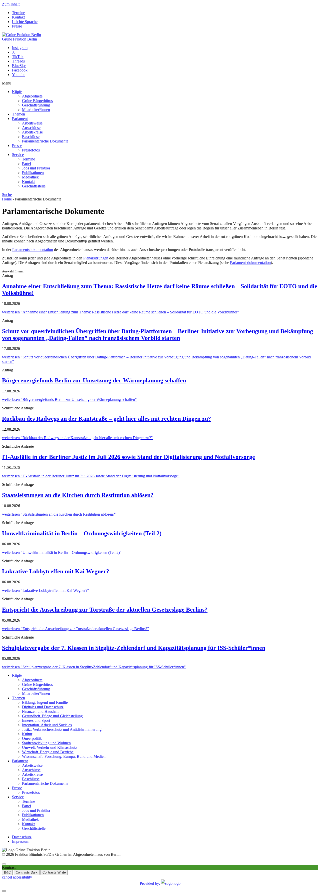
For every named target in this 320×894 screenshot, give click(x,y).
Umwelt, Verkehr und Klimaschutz (49, 747)
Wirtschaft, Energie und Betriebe (48, 752)
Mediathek (30, 177)
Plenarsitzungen (95, 258)
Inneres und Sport (36, 720)
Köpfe (17, 91)
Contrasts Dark (27, 872)
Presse (17, 26)
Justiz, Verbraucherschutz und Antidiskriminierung (62, 729)
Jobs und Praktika (36, 168)
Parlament (20, 118)
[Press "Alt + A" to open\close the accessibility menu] (4, 864)
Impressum (20, 841)
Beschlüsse (31, 136)
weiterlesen (120, 312)
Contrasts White (54, 872)
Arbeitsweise (32, 123)
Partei (26, 163)
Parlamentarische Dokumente (45, 141)
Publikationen (33, 172)
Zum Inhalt (11, 4)
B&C (7, 872)
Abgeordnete (32, 96)
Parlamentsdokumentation (32, 249)
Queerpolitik (32, 738)
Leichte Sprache (25, 21)
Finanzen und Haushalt (40, 711)
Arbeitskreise (32, 132)
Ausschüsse (31, 127)
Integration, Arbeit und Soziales (47, 725)
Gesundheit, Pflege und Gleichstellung (52, 716)
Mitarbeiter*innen (36, 109)
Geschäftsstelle (34, 186)
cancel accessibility (17, 877)
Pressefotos (31, 150)
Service (18, 154)
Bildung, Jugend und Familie (45, 702)
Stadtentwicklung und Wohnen (46, 743)
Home (7, 199)
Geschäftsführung (36, 105)
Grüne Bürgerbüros (37, 100)
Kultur (27, 734)
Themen (18, 114)
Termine (18, 12)
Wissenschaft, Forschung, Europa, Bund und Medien (64, 756)
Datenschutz (22, 837)
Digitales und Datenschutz (43, 707)
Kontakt (18, 17)
